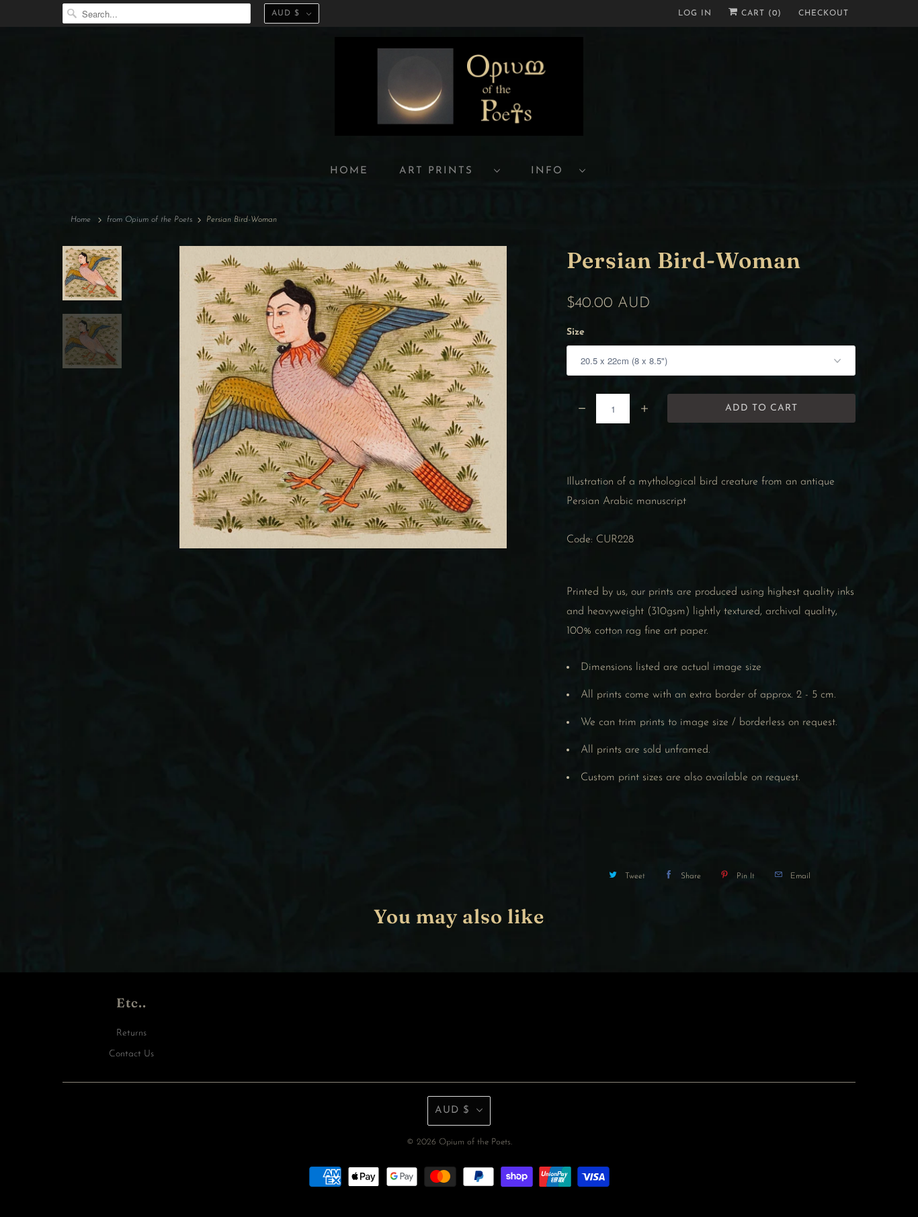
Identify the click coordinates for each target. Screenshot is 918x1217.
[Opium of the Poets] (459, 88)
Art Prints (443, 171)
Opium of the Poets (475, 1142)
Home (349, 171)
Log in (695, 13)
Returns (131, 1033)
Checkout (823, 13)
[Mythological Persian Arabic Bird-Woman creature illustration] (343, 397)
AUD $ (286, 13)
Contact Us (131, 1054)
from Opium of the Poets (149, 220)
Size (576, 332)
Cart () (760, 13)
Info (552, 171)
